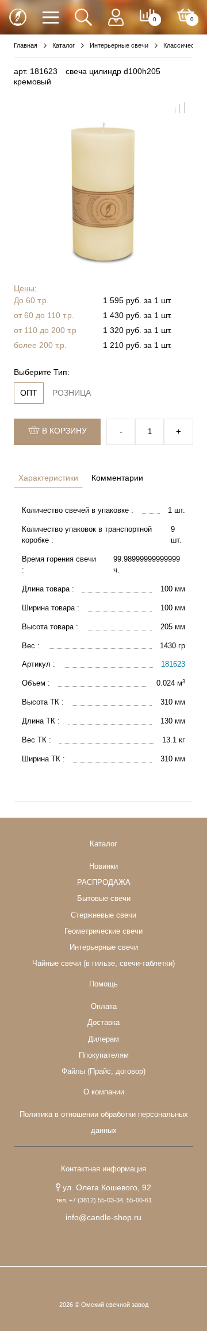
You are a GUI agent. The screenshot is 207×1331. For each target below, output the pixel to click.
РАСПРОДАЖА (104, 883)
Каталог (103, 844)
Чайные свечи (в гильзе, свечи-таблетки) (103, 963)
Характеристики (48, 477)
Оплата (104, 1007)
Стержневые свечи (103, 915)
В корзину (63, 430)
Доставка (103, 1023)
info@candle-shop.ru (103, 1217)
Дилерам (103, 1039)
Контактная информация (103, 1169)
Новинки (103, 866)
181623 (173, 664)
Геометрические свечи (103, 931)
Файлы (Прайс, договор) (103, 1071)
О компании (103, 1092)
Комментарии (117, 477)
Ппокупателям (104, 1055)
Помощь (103, 984)
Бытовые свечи (104, 899)
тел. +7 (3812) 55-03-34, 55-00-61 (104, 1200)
